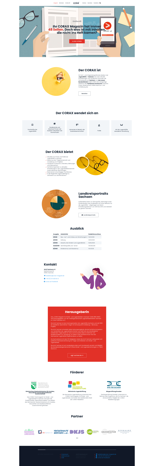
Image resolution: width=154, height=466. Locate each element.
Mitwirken (61, 3)
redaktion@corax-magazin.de (54, 276)
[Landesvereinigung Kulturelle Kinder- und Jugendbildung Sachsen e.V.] (45, 432)
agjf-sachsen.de (76, 355)
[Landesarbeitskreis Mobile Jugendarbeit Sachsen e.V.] (93, 432)
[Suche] (100, 3)
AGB (62, 458)
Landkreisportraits (89, 215)
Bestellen (90, 3)
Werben (84, 3)
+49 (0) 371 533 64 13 (52, 279)
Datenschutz (65, 456)
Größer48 (67, 3)
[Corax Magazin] (76, 3)
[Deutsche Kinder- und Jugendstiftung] (77, 432)
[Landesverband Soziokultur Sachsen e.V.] (109, 432)
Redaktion (96, 3)
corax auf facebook (51, 281)
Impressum (64, 454)
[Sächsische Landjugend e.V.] (29, 432)
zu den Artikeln (77, 41)
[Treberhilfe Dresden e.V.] (61, 432)
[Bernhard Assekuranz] (124, 432)
